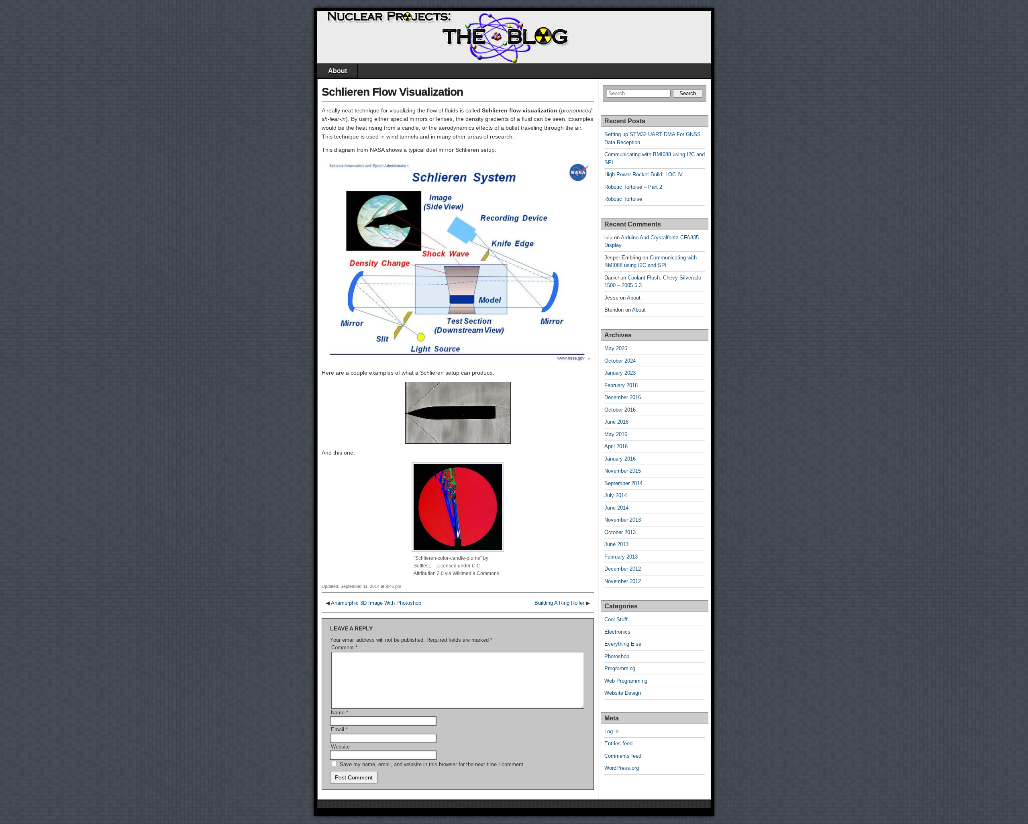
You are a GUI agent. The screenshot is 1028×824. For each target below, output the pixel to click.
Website (340, 747)
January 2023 (620, 373)
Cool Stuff (616, 619)
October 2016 (620, 410)
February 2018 (621, 385)
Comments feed (622, 756)
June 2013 (616, 544)
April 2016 (616, 446)
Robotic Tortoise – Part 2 (633, 187)
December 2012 (622, 569)
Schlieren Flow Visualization (392, 92)
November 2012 (622, 581)
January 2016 (620, 459)
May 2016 (615, 434)
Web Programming (625, 681)
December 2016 (622, 397)
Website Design (622, 693)
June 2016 (616, 422)
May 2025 (615, 348)
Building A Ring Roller (559, 603)
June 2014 (616, 508)
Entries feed (618, 743)
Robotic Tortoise (623, 199)
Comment (344, 648)
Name (339, 713)
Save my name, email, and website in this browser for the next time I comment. (432, 764)
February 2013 (621, 557)
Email (339, 729)
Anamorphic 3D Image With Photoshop (376, 603)
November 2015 (622, 471)
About (337, 70)
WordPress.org (621, 768)
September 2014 (623, 483)
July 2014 (615, 495)
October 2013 (620, 532)
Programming (619, 668)
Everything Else (622, 644)
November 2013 (622, 520)
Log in (611, 731)
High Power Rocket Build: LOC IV (643, 174)
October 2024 (620, 361)
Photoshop (616, 656)
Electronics (617, 632)
